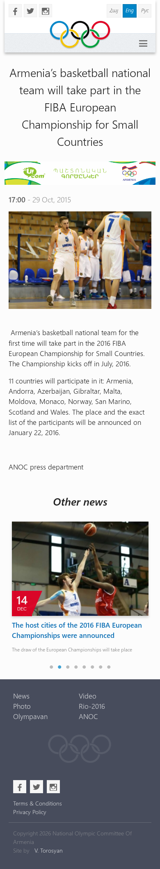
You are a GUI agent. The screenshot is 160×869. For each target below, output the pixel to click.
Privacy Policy (29, 812)
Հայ (114, 10)
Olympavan (30, 716)
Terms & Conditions (37, 803)
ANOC (88, 716)
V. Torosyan (48, 850)
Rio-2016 (92, 705)
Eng (130, 10)
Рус (145, 10)
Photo (22, 705)
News (21, 695)
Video (87, 695)
